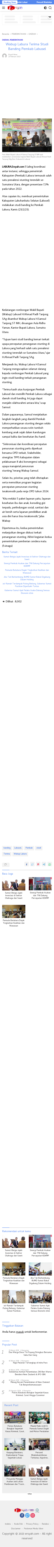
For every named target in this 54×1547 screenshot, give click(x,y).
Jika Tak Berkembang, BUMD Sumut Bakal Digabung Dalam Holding (27, 578)
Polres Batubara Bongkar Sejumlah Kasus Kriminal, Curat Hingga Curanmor (30, 1394)
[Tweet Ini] (32, 864)
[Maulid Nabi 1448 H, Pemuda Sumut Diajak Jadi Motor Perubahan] (39, 1418)
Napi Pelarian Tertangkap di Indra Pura (30, 1363)
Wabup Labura (20, 854)
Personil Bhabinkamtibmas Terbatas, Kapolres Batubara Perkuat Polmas (39, 1456)
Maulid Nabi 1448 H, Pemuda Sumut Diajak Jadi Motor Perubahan (39, 1429)
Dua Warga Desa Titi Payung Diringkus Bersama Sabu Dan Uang (30, 1354)
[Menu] (4, 7)
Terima (7, 854)
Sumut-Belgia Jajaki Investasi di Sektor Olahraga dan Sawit (27, 558)
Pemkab (29, 848)
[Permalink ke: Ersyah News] (4, 55)
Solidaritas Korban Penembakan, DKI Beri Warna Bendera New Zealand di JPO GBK (30, 1373)
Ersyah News (12, 54)
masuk (20, 1331)
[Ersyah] (15, 7)
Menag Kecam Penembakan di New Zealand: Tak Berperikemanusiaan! (30, 1383)
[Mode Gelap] (45, 7)
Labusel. (18, 848)
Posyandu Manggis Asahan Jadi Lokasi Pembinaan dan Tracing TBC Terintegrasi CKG (14, 1482)
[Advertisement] (27, 88)
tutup (30, 1494)
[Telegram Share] (44, 864)
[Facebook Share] (26, 864)
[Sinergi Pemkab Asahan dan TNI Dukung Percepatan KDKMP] (40, 883)
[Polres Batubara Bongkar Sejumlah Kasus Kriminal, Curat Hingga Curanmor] (14, 1418)
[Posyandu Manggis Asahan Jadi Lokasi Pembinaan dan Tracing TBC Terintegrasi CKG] (14, 1470)
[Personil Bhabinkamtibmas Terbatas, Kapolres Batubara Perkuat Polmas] (39, 1444)
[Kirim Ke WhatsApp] (50, 864)
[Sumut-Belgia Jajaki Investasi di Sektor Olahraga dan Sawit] (13, 883)
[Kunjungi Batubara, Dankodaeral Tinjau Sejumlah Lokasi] (14, 1444)
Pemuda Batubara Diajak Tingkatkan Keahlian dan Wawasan (27, 571)
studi (39, 848)
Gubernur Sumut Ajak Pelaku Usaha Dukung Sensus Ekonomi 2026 (27, 592)
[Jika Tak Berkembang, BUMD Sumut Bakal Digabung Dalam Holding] (40, 1269)
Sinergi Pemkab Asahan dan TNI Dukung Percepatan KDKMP (27, 565)
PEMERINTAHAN (16, 40)
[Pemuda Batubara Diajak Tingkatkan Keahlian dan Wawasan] (13, 911)
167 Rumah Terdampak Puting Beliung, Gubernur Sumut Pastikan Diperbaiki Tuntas (27, 585)
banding (7, 848)
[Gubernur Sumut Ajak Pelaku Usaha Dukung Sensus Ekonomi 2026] (40, 1296)
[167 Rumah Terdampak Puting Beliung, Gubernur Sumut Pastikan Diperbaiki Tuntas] (13, 1296)
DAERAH (5, 40)
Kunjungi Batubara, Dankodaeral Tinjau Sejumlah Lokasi (14, 1456)
